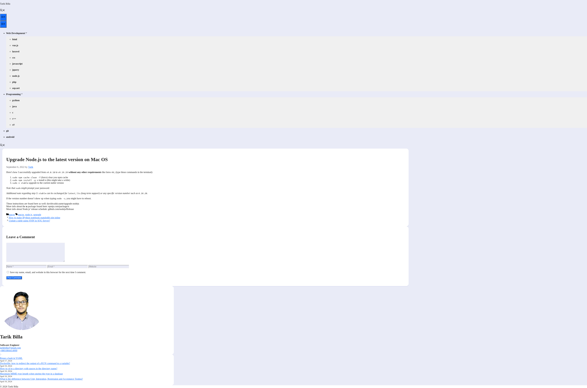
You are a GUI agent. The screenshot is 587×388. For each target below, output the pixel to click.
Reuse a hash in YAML (11, 358)
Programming (13, 94)
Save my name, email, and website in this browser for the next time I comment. (48, 272)
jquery (15, 70)
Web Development (15, 33)
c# (13, 124)
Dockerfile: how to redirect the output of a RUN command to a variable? (35, 363)
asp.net (16, 88)
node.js (16, 76)
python (16, 100)
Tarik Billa (5, 3)
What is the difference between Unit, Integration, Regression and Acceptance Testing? (41, 379)
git (7, 131)
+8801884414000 (8, 350)
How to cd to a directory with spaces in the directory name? (28, 368)
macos (12, 214)
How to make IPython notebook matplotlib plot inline (34, 217)
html (14, 39)
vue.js (15, 45)
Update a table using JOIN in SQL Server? (29, 220)
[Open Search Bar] (2, 10)
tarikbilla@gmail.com (10, 347)
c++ (14, 118)
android (10, 137)
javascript (17, 63)
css (13, 57)
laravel (15, 51)
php (14, 82)
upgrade (37, 214)
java (14, 106)
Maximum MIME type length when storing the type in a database (31, 373)
